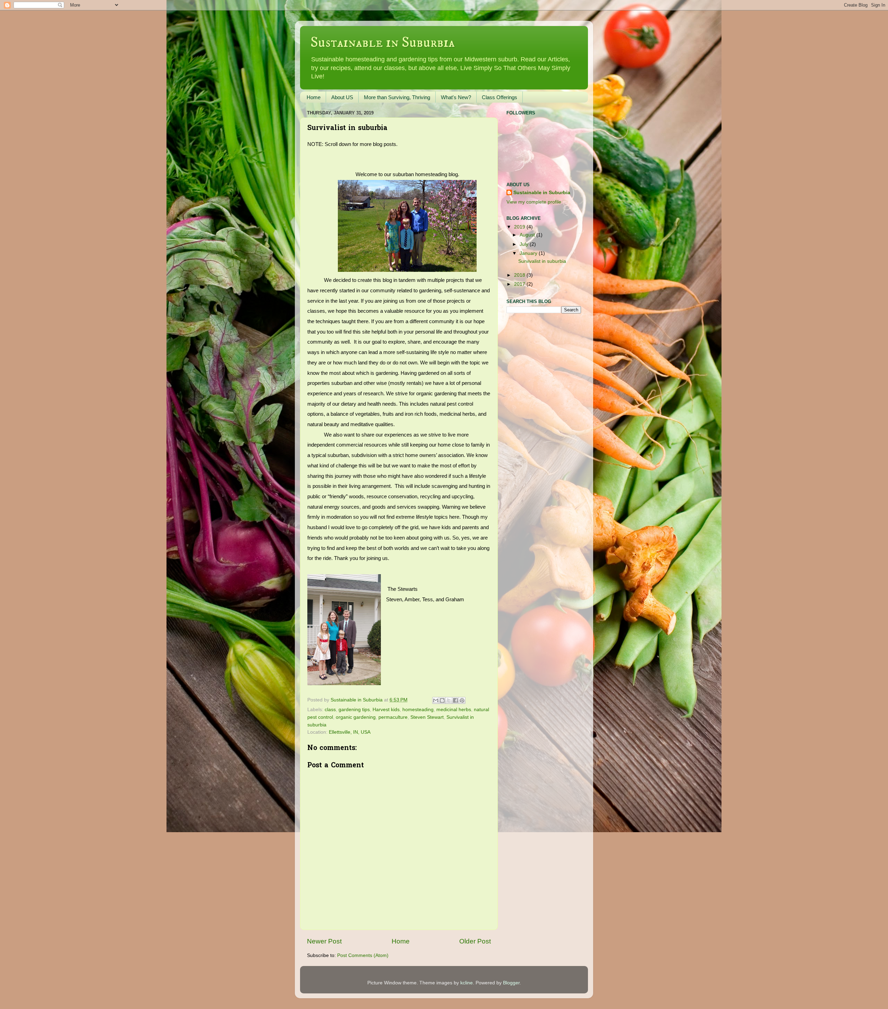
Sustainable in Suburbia (382, 43)
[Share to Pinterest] (462, 700)
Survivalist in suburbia (542, 261)
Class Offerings (499, 97)
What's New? (456, 97)
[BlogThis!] (442, 700)
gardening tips (354, 709)
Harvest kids (386, 709)
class (330, 709)
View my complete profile (533, 202)
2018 (520, 275)
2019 (520, 227)
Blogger (511, 982)
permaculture (393, 717)
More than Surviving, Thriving (397, 97)
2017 (520, 284)
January (529, 253)
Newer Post (324, 941)
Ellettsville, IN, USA (349, 732)
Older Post (475, 941)
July (525, 244)
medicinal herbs (453, 709)
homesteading (418, 709)
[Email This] (435, 700)
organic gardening (356, 717)
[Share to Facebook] (455, 700)
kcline (466, 982)
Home (314, 97)
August (528, 235)
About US (342, 97)
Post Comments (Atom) (362, 955)
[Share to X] (448, 700)
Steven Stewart (427, 717)
